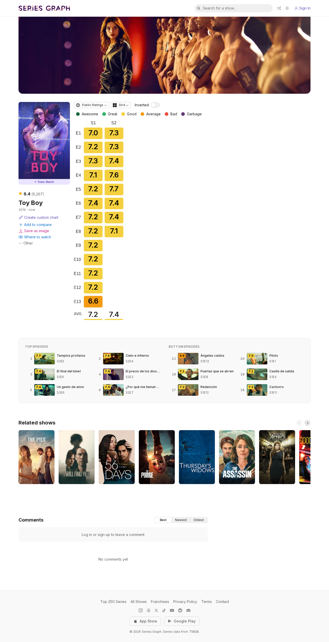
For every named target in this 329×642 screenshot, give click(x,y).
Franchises (160, 601)
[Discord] (188, 610)
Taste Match (44, 181)
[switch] (155, 105)
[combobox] (91, 105)
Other (28, 243)
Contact (222, 601)
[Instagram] (141, 610)
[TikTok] (164, 610)
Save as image (36, 231)
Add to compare (38, 224)
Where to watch (37, 237)
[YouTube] (172, 610)
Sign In (304, 8)
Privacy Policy (185, 601)
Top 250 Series (113, 601)
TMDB (194, 632)
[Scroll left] (299, 423)
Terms (206, 601)
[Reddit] (180, 610)
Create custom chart (41, 217)
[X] (156, 610)
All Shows (139, 601)
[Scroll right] (307, 423)
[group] (181, 520)
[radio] (163, 520)
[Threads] (148, 610)
